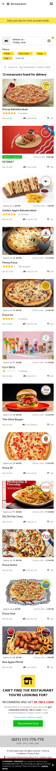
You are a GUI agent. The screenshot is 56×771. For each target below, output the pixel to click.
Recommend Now (28, 723)
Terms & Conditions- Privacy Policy (33, 752)
